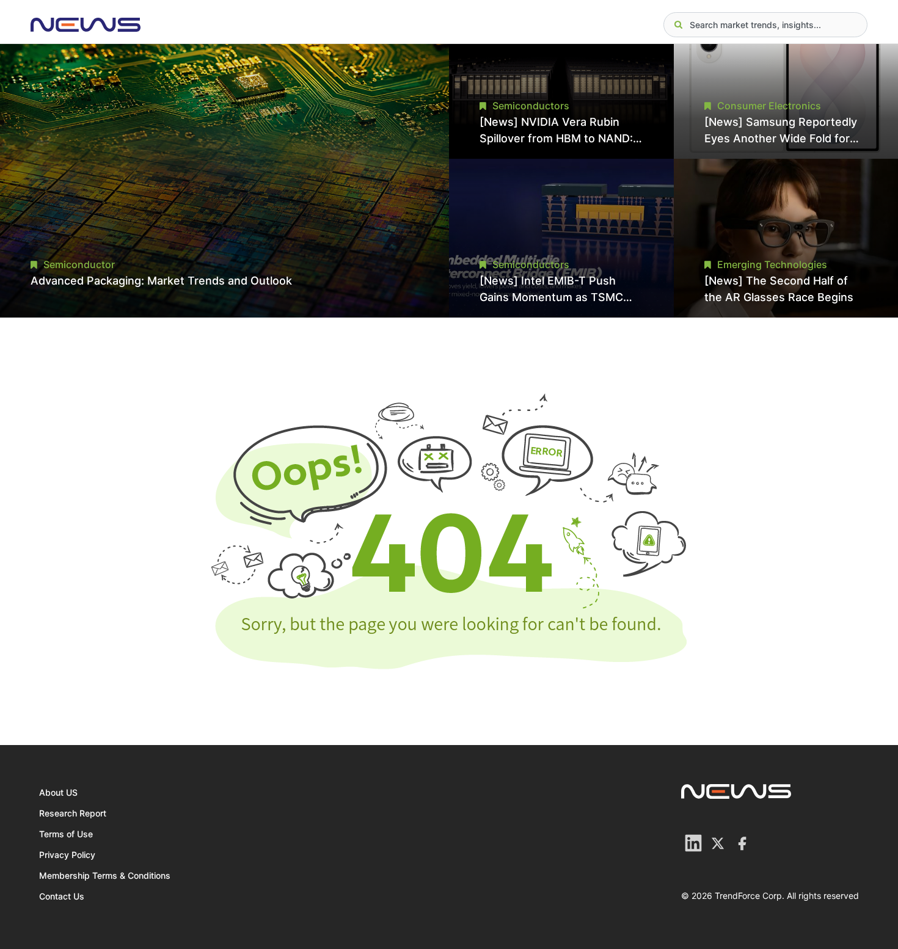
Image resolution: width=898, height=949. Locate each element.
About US (58, 792)
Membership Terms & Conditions (104, 875)
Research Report (72, 813)
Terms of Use (66, 834)
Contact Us (61, 896)
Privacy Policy (67, 854)
